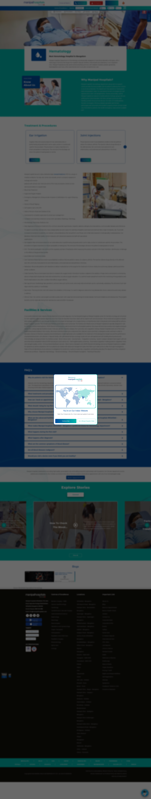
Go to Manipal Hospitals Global (86, 421)
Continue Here (65, 421)
